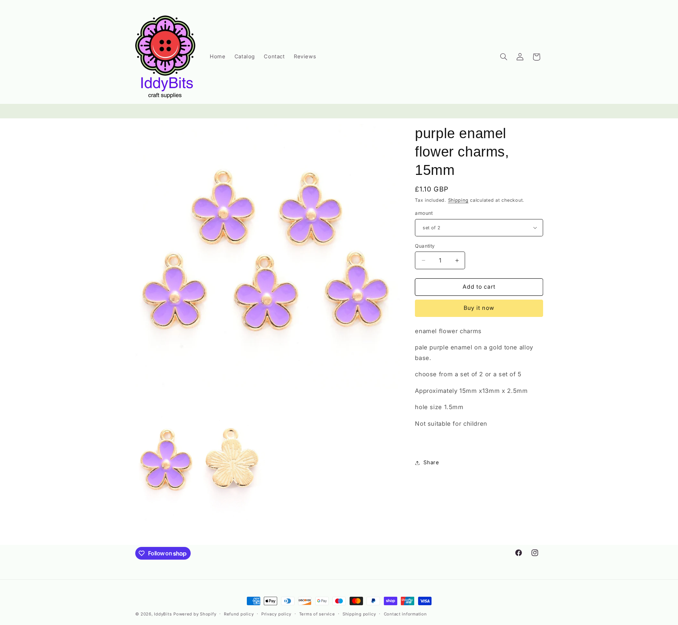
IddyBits (163, 614)
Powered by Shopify (194, 614)
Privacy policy (276, 614)
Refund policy (239, 614)
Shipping (458, 200)
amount (424, 213)
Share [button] (431, 462)
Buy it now (479, 308)
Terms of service (317, 614)
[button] (503, 57)
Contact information (405, 614)
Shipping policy (359, 614)
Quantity (425, 246)
